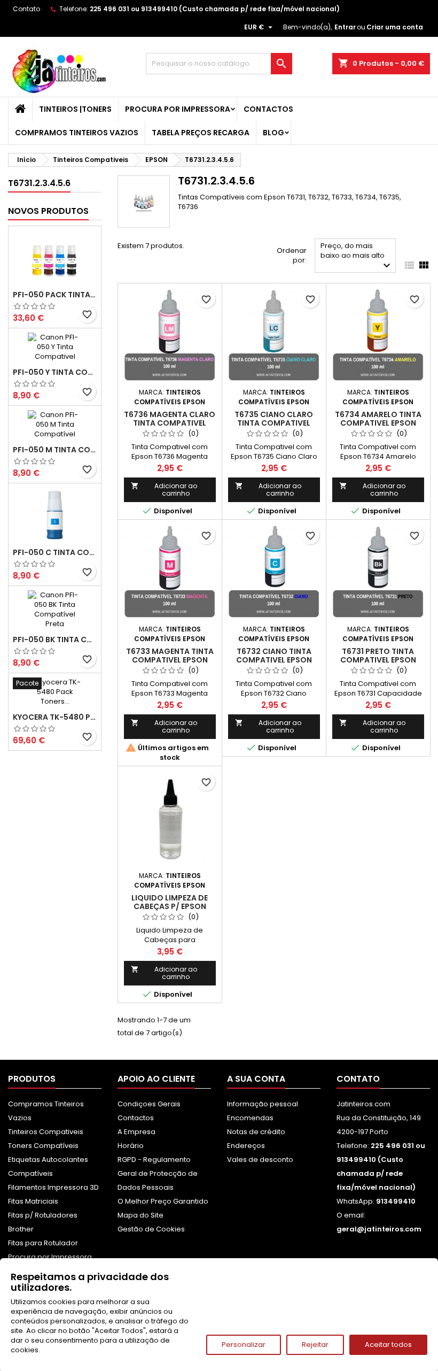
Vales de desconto (260, 1159)
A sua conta (256, 1079)
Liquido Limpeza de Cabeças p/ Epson (169, 902)
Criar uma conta (394, 27)
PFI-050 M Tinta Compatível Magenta (55, 449)
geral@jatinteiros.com (379, 1229)
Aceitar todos (388, 1344)
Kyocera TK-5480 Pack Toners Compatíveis (55, 717)
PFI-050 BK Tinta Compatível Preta (55, 639)
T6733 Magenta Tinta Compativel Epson (170, 655)
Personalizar (243, 1344)
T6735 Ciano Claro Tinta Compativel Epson (273, 423)
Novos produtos (48, 211)
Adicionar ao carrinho (164, 489)
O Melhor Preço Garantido (163, 1201)
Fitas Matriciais (33, 1201)
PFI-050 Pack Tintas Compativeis (55, 294)
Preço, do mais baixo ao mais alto (356, 256)
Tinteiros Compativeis (45, 1132)
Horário (131, 1146)
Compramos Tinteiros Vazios (76, 132)
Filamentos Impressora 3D (53, 1187)
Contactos (268, 109)
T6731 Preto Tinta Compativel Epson (378, 655)
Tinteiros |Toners (75, 109)
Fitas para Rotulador (43, 1243)
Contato (26, 8)
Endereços (246, 1146)
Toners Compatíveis (43, 1146)
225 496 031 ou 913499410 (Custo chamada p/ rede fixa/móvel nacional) (215, 8)
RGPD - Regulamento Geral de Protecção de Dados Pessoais (158, 1173)
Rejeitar (315, 1344)
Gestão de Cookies (151, 1229)
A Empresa (136, 1132)
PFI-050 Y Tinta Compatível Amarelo (55, 372)
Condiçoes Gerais (149, 1104)
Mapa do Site (140, 1215)
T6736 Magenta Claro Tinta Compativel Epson (169, 423)
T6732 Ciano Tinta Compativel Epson (274, 655)
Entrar (345, 27)
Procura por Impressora (177, 109)
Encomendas (250, 1118)
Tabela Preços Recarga (200, 132)
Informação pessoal (262, 1104)
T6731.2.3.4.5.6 (39, 183)
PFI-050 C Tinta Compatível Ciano (55, 552)
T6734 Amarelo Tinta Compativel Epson (378, 418)
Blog (273, 132)
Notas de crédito (256, 1132)
